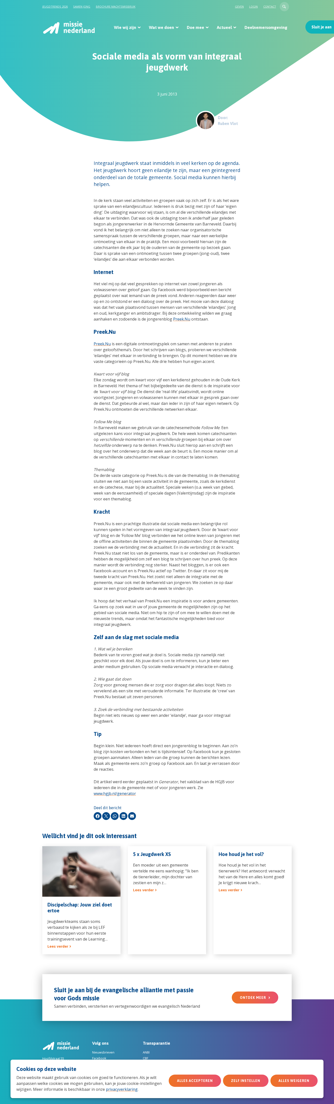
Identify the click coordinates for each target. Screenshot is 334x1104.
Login (253, 6)
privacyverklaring (122, 1089)
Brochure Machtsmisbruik (115, 6)
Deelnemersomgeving (266, 27)
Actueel (224, 27)
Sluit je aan (322, 27)
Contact (269, 6)
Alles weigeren (293, 1081)
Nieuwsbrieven (103, 1052)
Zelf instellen (245, 1081)
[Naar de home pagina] (68, 27)
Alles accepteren (195, 1081)
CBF (145, 1058)
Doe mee (195, 27)
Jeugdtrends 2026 (55, 6)
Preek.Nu (181, 319)
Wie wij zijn (125, 27)
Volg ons (100, 1043)
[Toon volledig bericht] (81, 900)
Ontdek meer (253, 998)
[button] (284, 6)
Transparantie (156, 1043)
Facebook (99, 1058)
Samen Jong (81, 6)
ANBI (146, 1052)
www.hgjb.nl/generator (115, 793)
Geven (239, 6)
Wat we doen (161, 27)
